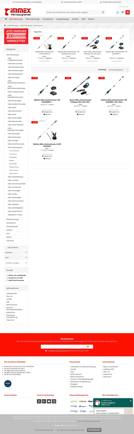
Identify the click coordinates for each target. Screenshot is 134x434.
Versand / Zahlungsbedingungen (14, 308)
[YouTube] (49, 401)
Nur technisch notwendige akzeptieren (70, 430)
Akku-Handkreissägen (15, 70)
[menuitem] (124, 6)
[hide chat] (130, 401)
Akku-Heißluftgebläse (15, 208)
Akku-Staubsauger (14, 137)
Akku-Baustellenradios (16, 67)
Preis (7, 258)
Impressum (10, 320)
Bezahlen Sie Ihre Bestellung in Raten (17, 372)
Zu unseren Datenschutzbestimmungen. (88, 421)
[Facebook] (39, 401)
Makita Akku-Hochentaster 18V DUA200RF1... (116, 53)
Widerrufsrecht (11, 305)
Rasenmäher (13, 164)
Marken (9, 237)
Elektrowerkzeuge (12, 219)
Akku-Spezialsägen (14, 197)
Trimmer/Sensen (14, 151)
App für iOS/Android (110, 367)
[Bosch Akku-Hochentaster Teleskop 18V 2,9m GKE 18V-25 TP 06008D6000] (93, 42)
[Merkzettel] (122, 12)
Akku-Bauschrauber (15, 121)
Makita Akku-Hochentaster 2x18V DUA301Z (44, 53)
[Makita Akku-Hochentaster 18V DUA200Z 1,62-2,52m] (69, 42)
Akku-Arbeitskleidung (15, 177)
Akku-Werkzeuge (12, 55)
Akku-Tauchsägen (14, 191)
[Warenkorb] (127, 12)
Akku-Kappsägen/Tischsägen (15, 129)
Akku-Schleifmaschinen (16, 144)
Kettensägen (13, 157)
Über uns (9, 296)
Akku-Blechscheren (15, 111)
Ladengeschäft (11, 293)
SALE (8, 234)
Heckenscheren (14, 167)
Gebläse (11, 160)
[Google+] (44, 401)
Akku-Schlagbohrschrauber (15, 59)
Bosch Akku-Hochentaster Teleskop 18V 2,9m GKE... (93, 53)
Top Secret (10, 241)
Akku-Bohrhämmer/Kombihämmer (16, 82)
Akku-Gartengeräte (15, 147)
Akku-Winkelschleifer (15, 74)
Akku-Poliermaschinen (16, 201)
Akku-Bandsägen (14, 134)
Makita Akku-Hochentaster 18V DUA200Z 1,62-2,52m (68, 53)
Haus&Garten (11, 223)
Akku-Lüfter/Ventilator (16, 125)
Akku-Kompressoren (15, 211)
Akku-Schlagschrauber (16, 92)
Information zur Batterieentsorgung (83, 367)
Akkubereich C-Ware (15, 215)
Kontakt (9, 299)
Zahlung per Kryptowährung (11, 316)
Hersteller (8, 253)
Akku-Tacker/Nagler (15, 118)
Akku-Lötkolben (13, 204)
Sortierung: (102, 70)
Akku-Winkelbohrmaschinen (15, 96)
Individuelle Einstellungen (44, 430)
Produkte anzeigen (12, 263)
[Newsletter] (16, 36)
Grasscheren (13, 154)
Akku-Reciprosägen (15, 101)
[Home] (6, 19)
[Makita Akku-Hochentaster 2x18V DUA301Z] (45, 42)
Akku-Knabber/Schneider (17, 104)
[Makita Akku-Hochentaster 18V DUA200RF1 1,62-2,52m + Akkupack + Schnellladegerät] (117, 42)
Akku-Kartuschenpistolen (17, 184)
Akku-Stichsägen (14, 77)
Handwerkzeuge (12, 226)
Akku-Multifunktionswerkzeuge (16, 87)
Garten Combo (13, 170)
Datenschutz (10, 312)
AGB (7, 302)
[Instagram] (54, 401)
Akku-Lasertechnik (14, 187)
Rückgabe (74, 384)
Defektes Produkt (77, 387)
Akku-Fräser (12, 114)
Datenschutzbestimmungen (58, 351)
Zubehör (9, 230)
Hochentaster (13, 173)
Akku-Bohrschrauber (15, 64)
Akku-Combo (12, 194)
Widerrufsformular (77, 377)
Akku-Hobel (12, 107)
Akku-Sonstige (13, 140)
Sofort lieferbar (13, 248)
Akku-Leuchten (13, 180)
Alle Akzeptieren (94, 430)
